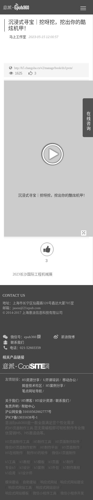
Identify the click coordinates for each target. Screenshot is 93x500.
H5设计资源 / (45, 400)
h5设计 (25, 467)
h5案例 (39, 467)
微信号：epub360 (24, 337)
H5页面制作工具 (21, 428)
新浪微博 (68, 337)
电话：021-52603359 (25, 348)
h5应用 (10, 473)
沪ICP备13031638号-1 (21, 417)
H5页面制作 (71, 447)
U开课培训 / (52, 380)
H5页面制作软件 (67, 442)
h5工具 (10, 462)
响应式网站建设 (72, 482)
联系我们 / (63, 400)
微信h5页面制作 (64, 453)
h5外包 (54, 467)
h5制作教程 (71, 467)
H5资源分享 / (32, 380)
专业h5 (10, 467)
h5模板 (39, 462)
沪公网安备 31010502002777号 (28, 412)
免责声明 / (12, 406)
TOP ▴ (82, 490)
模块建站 (12, 482)
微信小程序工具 (44, 493)
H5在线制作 (14, 453)
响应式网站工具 (20, 487)
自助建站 (29, 482)
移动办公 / (71, 380)
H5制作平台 (49, 447)
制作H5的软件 (37, 453)
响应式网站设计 (47, 487)
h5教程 (25, 462)
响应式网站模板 (17, 493)
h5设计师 (25, 473)
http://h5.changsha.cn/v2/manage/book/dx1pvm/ (43, 68)
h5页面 (54, 462)
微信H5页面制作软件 (20, 447)
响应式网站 (48, 482)
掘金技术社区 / (33, 385)
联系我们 (17, 342)
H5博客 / (27, 400)
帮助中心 (28, 406)
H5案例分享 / (56, 385)
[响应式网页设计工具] (26, 366)
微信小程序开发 (72, 493)
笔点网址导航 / (33, 391)
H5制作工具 (42, 442)
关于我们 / (12, 400)
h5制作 (68, 462)
